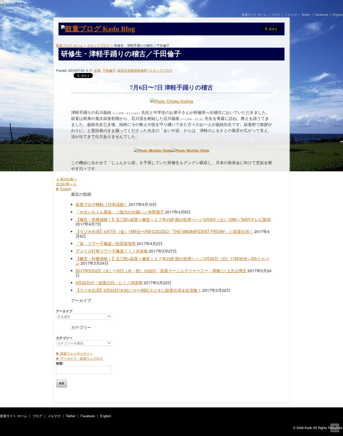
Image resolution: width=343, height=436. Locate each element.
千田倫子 (109, 70)
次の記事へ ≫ (66, 183)
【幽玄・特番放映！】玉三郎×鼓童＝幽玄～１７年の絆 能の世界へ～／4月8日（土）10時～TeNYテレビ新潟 (173, 219)
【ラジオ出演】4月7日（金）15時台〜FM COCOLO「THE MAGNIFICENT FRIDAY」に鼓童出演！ (164, 231)
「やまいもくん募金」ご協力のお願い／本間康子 (120, 212)
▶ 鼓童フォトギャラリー (74, 353)
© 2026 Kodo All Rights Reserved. (318, 427)
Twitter (305, 14)
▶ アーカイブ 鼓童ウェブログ (79, 358)
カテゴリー (64, 337)
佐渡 (97, 70)
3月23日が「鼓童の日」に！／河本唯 (109, 282)
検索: (60, 363)
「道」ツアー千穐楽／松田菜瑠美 (106, 243)
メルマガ (291, 14)
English (338, 14)
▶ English (63, 188)
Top (334, 427)
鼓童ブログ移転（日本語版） (102, 204)
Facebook (321, 14)
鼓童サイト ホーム (254, 14)
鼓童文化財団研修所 (132, 70)
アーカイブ (64, 311)
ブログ (275, 14)
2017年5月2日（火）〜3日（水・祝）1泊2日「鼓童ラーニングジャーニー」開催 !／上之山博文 (161, 270)
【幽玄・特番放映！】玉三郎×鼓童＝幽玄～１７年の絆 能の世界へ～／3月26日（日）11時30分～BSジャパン (172, 261)
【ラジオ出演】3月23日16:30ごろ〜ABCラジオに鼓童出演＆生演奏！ (138, 290)
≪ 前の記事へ (66, 179)
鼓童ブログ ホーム (69, 45)
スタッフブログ (161, 70)
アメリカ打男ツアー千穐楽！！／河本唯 (112, 251)
